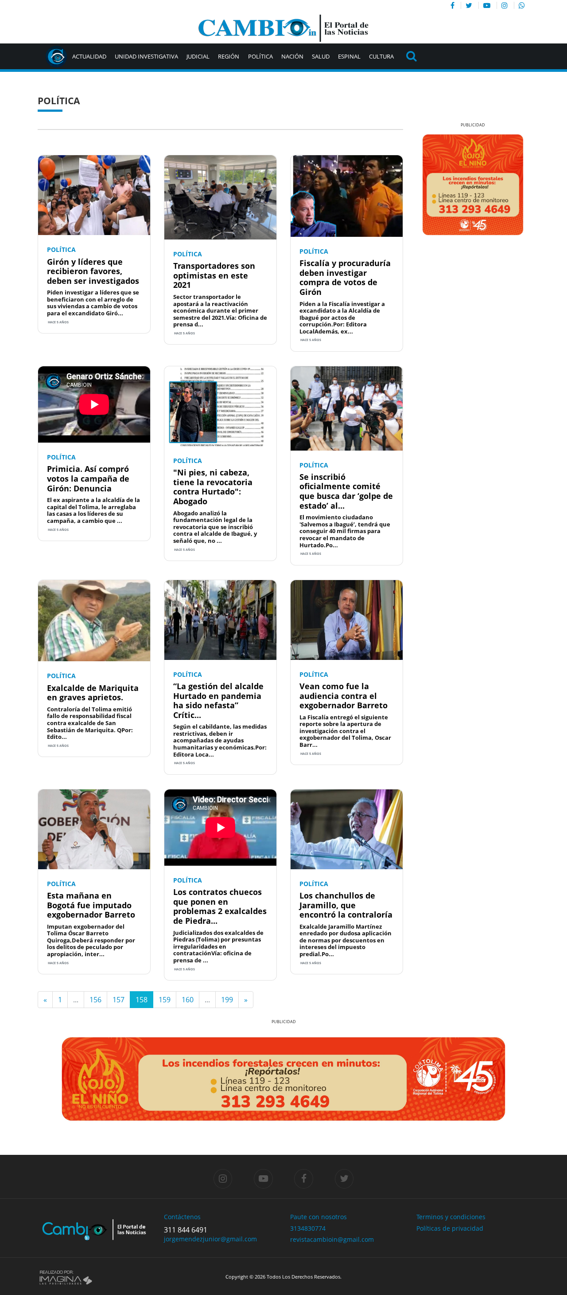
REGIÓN (228, 56)
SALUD (321, 56)
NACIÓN (292, 56)
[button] (424, 184)
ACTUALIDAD (89, 56)
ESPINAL (349, 56)
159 (165, 1000)
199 (227, 1000)
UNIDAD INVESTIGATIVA (146, 56)
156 (95, 1000)
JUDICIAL (198, 56)
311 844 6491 (185, 1230)
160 (188, 1000)
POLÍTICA (260, 56)
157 (118, 1000)
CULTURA (381, 56)
